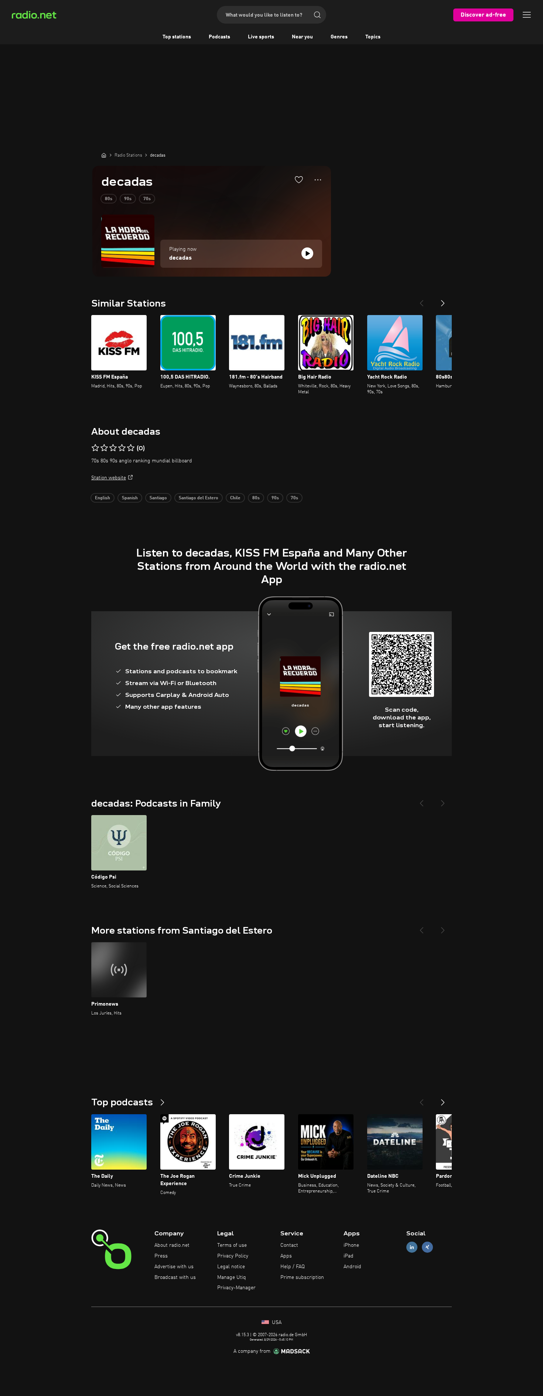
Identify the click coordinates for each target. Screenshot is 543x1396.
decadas (180, 258)
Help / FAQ (292, 1266)
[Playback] (307, 253)
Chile (235, 498)
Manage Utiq (231, 1277)
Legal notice (231, 1266)
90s (128, 199)
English (102, 498)
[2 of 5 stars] (104, 448)
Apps (286, 1256)
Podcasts (219, 37)
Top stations (177, 37)
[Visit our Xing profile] (427, 1247)
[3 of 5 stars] (113, 448)
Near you (302, 37)
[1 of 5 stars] (95, 448)
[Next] (443, 300)
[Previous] (421, 300)
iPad (349, 1256)
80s (108, 199)
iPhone (351, 1245)
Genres (339, 37)
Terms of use (232, 1245)
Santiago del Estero (198, 498)
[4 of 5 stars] (121, 448)
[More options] (318, 179)
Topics (372, 37)
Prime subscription (302, 1277)
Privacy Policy (232, 1256)
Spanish (130, 498)
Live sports (261, 37)
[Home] (104, 155)
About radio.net (171, 1245)
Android (352, 1266)
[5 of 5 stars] (130, 448)
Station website (108, 477)
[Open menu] (526, 14)
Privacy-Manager (236, 1287)
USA (275, 1322)
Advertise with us (174, 1266)
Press (161, 1256)
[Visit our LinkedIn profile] (412, 1247)
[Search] (317, 14)
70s (147, 199)
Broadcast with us (175, 1277)
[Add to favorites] (299, 179)
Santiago (158, 498)
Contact (289, 1245)
